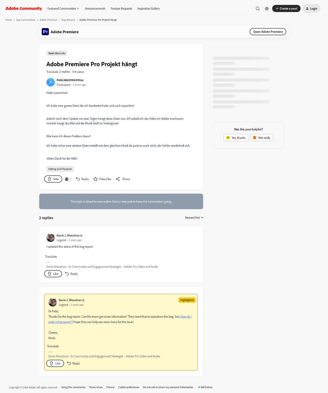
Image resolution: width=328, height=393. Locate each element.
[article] (121, 255)
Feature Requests (121, 8)
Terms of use (96, 387)
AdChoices (206, 387)
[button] (286, 8)
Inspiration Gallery (148, 8)
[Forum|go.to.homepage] (23, 8)
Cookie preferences (128, 387)
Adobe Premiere (48, 19)
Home (8, 19)
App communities (25, 19)
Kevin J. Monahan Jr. (70, 235)
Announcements (95, 8)
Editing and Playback (60, 169)
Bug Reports (68, 19)
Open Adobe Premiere (268, 31)
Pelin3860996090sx (70, 80)
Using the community (73, 387)
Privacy (110, 387)
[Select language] (266, 8)
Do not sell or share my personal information (168, 387)
